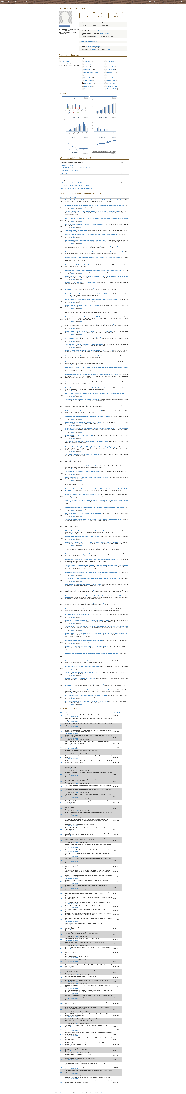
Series (27, 2)
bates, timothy (110, 66)
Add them (94, 49)
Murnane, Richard (111, 89)
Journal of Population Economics (68, 176)
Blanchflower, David (112, 86)
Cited (118, 712)
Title (66, 712)
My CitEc (149, 2)
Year (61, 197)
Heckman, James (111, 83)
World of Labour (64, 173)
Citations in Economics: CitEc (9, 2)
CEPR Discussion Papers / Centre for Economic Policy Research (75, 185)
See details (96, 30)
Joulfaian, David (111, 80)
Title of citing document (71, 197)
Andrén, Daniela (88, 80)
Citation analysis (74, 716)
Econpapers (73, 202)
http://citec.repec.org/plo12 (94, 46)
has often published (104, 33)
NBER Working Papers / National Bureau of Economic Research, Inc (76, 188)
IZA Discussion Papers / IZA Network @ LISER (71, 182)
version (77, 728)
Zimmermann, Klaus (89, 64)
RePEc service (62, 1092)
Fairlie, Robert (87, 61)
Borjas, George (110, 61)
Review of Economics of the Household (69, 170)
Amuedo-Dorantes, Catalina (91, 72)
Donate (159, 2)
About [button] (182, 2)
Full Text (68, 716)
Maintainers (165, 2)
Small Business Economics (67, 165)
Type (114, 712)
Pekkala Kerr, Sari (88, 69)
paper (81, 202)
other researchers (94, 35)
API (154, 2)
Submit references (175, 2)
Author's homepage (92, 41)
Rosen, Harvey (110, 69)
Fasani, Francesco (88, 89)
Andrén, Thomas (88, 86)
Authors (22, 2)
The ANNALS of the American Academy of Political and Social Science (77, 168)
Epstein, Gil (87, 75)
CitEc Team (103, 1092)
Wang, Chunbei (65, 61)
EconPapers (84, 41)
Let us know (110, 49)
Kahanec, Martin (88, 77)
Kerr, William (87, 66)
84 (95, 36)
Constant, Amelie (88, 83)
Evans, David (110, 77)
